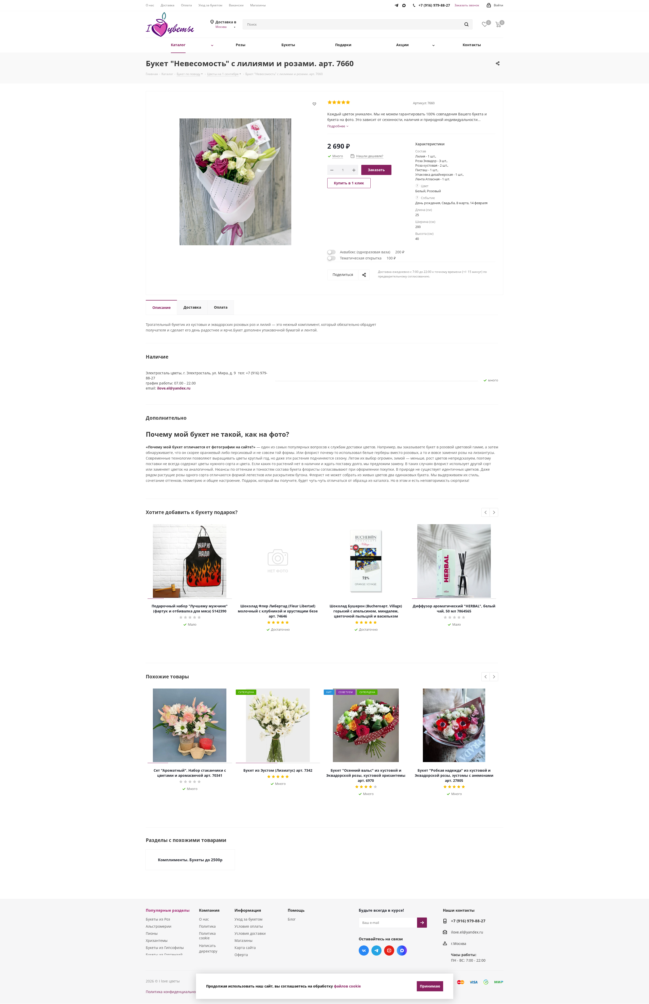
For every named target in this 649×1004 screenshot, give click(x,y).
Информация (248, 910)
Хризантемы (157, 940)
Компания (209, 910)
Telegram (376, 950)
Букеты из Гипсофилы (165, 947)
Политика (207, 926)
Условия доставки (250, 933)
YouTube (389, 950)
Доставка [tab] (192, 307)
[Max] (405, 4)
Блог (292, 919)
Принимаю (430, 986)
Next (494, 512)
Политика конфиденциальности (174, 991)
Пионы (152, 933)
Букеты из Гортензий (164, 954)
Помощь (296, 910)
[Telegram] (398, 4)
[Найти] (466, 24)
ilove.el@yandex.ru (173, 388)
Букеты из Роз (158, 919)
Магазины (244, 940)
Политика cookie (207, 935)
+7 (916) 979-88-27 (468, 920)
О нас (204, 919)
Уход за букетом (248, 919)
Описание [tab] (161, 307)
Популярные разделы (168, 910)
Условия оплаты (249, 926)
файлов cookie (347, 986)
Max (402, 950)
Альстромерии (158, 926)
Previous (486, 512)
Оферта (241, 954)
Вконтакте (364, 950)
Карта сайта (245, 947)
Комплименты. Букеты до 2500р (190, 859)
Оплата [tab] (220, 307)
